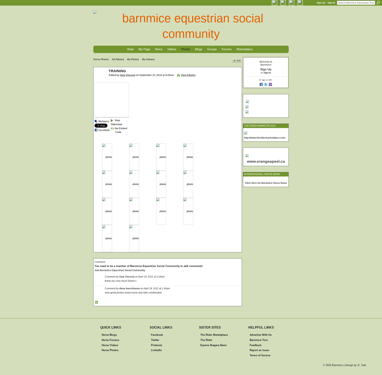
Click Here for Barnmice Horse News (266, 183)
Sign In (331, 2)
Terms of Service (260, 355)
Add (239, 60)
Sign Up (321, 2)
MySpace (103, 121)
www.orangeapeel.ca (266, 161)
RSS (96, 302)
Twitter (155, 340)
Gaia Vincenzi (127, 75)
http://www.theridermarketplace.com (264, 137)
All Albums (118, 59)
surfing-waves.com (278, 180)
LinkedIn (156, 350)
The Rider (206, 340)
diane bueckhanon (129, 288)
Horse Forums (110, 340)
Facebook (104, 130)
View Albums (188, 75)
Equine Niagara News (213, 345)
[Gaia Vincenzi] (100, 80)
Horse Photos (101, 59)
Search (378, 2)
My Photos (133, 59)
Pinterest (156, 345)
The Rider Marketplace (214, 334)
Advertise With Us (261, 334)
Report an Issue (259, 350)
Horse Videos (110, 345)
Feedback (255, 345)
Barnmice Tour (259, 340)
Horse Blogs (109, 334)
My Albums (148, 59)
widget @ (263, 180)
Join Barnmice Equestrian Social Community (120, 270)
